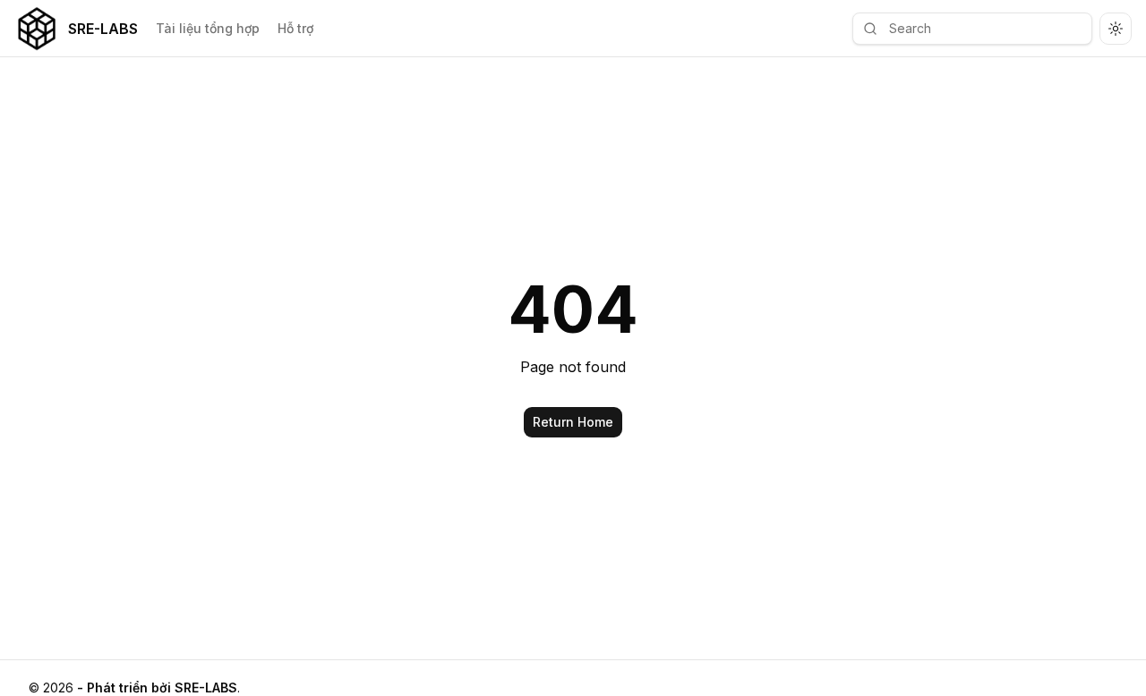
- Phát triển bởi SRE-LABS (157, 687)
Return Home (573, 421)
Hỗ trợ (295, 28)
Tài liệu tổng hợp (208, 28)
